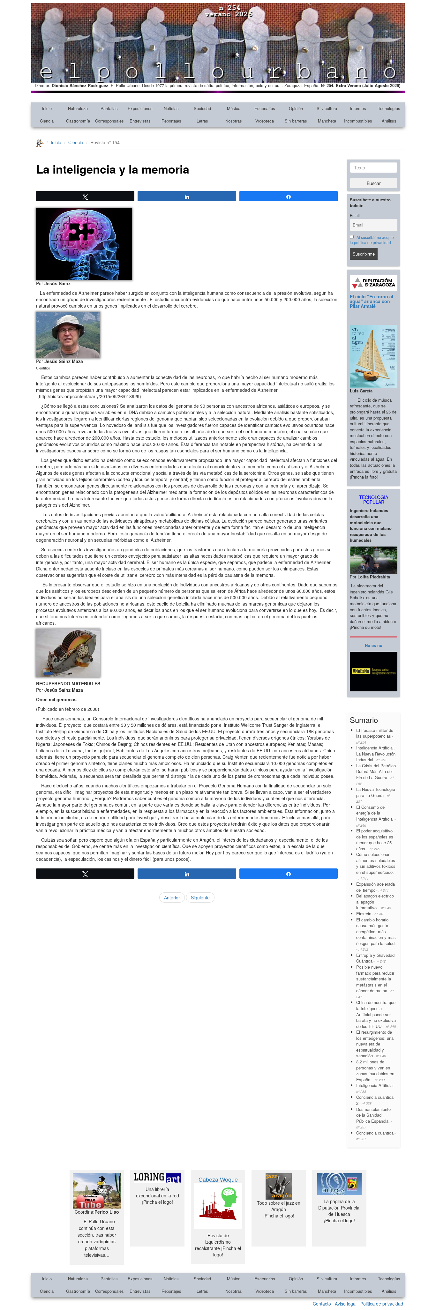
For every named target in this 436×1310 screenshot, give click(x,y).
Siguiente (200, 897)
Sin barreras (296, 121)
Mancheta (327, 121)
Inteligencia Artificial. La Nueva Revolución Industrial (375, 754)
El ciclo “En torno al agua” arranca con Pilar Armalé (371, 301)
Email (355, 215)
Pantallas (109, 108)
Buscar (374, 183)
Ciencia (47, 121)
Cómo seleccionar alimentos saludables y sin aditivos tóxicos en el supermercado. (375, 866)
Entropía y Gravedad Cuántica (375, 958)
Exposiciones (140, 108)
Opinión (296, 108)
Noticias (171, 108)
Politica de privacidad (381, 1303)
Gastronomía (78, 121)
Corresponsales (109, 121)
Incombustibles (358, 121)
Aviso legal (346, 1303)
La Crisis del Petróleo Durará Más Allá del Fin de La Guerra (376, 774)
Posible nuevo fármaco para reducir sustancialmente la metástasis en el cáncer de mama (375, 981)
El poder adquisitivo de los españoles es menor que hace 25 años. (374, 840)
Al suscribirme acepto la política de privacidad (372, 240)
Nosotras (233, 121)
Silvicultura (327, 108)
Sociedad (202, 108)
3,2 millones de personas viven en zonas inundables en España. (375, 1071)
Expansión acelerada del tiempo (375, 887)
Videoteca (264, 121)
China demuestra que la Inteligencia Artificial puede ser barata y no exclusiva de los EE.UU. (376, 1014)
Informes (358, 108)
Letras (202, 121)
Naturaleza (78, 108)
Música (233, 108)
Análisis (389, 121)
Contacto (322, 1303)
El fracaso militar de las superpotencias (374, 736)
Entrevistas (140, 121)
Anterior (172, 897)
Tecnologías (389, 108)
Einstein (370, 914)
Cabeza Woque (218, 1179)
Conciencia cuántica (376, 1136)
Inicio (47, 108)
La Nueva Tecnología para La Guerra (375, 795)
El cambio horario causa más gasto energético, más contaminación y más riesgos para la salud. (376, 934)
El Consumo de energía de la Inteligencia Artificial (376, 816)
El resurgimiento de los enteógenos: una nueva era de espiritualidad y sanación (375, 1044)
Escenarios (264, 108)
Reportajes (171, 121)
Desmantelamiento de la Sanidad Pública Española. (374, 1118)
